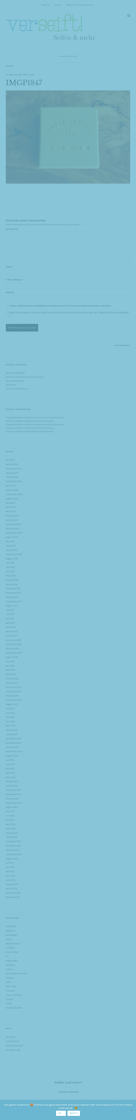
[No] (132, 1110)
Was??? (73, 1113)
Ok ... (61, 1113)
